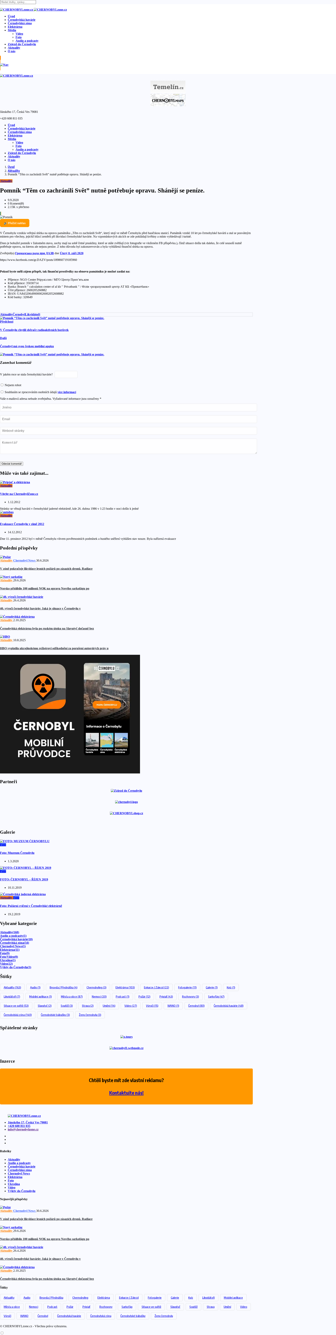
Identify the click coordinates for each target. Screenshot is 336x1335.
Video (19, 33)
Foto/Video (9, 956)
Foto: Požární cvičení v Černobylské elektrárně (31, 905)
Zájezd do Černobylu (22, 44)
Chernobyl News (13, 946)
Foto (19, 37)
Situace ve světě (16, 1005)
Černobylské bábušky (55, 1014)
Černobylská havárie (21, 19)
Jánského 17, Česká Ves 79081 (28, 1122)
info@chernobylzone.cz (23, 1129)
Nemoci (99, 996)
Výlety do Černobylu (15, 967)
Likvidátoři (32, 314)
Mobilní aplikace (40, 996)
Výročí (152, 1005)
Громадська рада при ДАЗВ (34, 253)
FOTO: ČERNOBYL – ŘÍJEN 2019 (24, 879)
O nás (11, 51)
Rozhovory (190, 996)
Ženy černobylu (90, 1014)
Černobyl (19, 314)
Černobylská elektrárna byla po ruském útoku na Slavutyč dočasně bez (47, 628)
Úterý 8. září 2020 (71, 253)
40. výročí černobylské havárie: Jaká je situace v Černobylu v (40, 608)
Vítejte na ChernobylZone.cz (19, 494)
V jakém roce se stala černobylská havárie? (26, 374)
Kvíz (231, 987)
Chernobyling (96, 987)
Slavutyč (45, 1005)
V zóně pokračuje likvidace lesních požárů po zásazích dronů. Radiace (46, 568)
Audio (35, 987)
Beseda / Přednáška (63, 987)
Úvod (11, 16)
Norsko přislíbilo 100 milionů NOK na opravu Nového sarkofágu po (44, 588)
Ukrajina (8, 960)
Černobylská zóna (20, 23)
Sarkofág (216, 996)
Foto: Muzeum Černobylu (17, 852)
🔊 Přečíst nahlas (15, 223)
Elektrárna (15, 26)
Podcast (122, 996)
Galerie (212, 987)
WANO (173, 1005)
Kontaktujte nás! (126, 1093)
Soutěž (67, 1005)
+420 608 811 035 (19, 1126)
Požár (144, 996)
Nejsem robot (12, 385)
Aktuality (14, 47)
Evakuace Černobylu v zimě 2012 (22, 524)
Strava (88, 1005)
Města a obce (72, 996)
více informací (67, 392)
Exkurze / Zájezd (156, 987)
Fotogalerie (187, 987)
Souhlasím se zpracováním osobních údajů (40, 392)
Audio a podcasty (27, 40)
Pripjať (166, 996)
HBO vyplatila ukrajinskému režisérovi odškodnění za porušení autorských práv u (54, 648)
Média (12, 30)
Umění (109, 1005)
